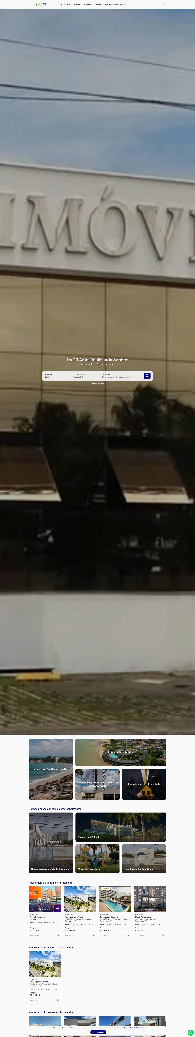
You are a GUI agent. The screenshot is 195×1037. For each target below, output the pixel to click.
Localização (106, 374)
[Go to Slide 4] (45, 909)
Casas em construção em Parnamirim (110, 4)
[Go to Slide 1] (40, 909)
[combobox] (51, 377)
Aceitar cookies (98, 1032)
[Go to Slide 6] (49, 909)
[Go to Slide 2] (42, 909)
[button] (51, 843)
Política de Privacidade (136, 1028)
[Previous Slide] (77, 827)
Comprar (61, 4)
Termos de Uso (122, 1028)
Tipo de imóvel (79, 374)
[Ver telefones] (164, 4)
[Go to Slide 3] (43, 909)
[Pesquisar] (147, 376)
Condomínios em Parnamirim (79, 4)
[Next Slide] (164, 827)
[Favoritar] (57, 935)
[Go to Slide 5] (47, 909)
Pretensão (49, 374)
